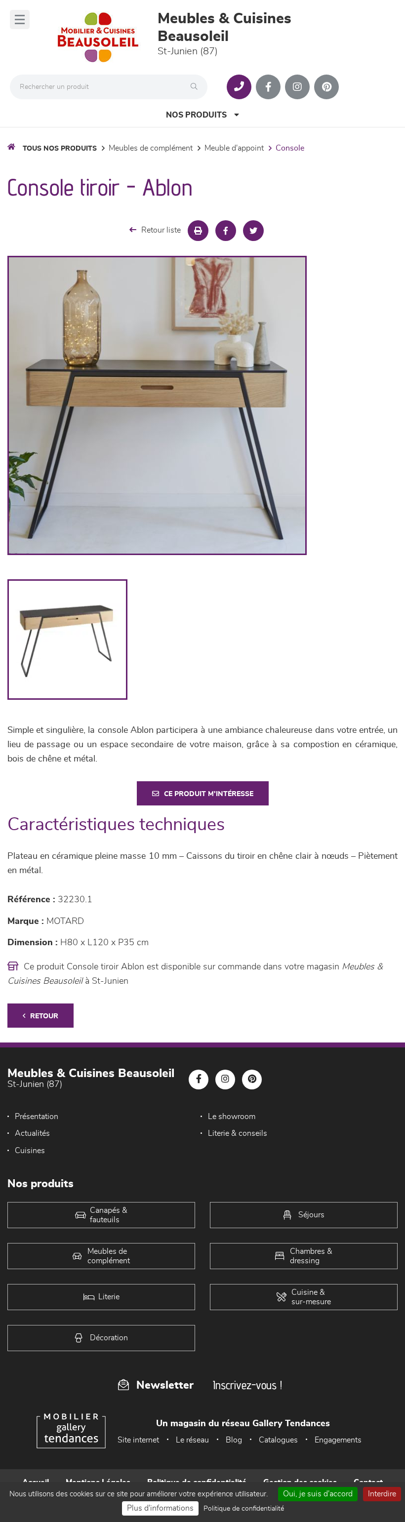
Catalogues (278, 1440)
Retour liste (161, 230)
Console (290, 148)
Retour (44, 1016)
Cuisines (30, 1151)
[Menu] (20, 19)
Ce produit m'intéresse (208, 794)
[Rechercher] (196, 87)
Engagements (338, 1440)
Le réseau (192, 1440)
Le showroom (231, 1117)
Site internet (138, 1440)
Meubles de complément (151, 148)
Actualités (32, 1133)
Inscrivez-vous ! (247, 1385)
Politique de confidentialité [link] (243, 1508)
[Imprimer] (198, 230)
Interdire (382, 1494)
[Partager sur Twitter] (253, 230)
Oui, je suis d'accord (318, 1494)
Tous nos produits (60, 148)
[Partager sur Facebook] (225, 230)
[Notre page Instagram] (297, 87)
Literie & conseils (237, 1133)
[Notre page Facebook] (268, 87)
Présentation (36, 1117)
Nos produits (196, 115)
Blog (234, 1440)
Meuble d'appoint (234, 148)
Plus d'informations (160, 1508)
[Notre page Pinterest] (326, 87)
